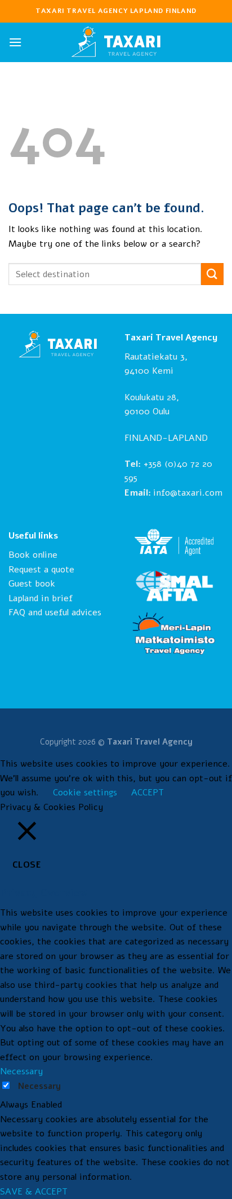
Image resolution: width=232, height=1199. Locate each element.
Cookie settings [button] (85, 792)
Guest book (31, 583)
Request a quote (41, 569)
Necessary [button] (21, 1071)
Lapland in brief (40, 598)
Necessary (39, 1086)
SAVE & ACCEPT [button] (34, 1191)
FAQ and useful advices (54, 612)
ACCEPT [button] (147, 792)
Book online (32, 555)
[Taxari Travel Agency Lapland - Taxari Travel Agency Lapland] (116, 42)
